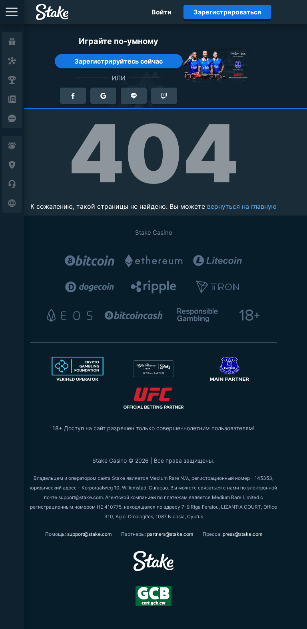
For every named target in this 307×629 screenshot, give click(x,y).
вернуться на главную (242, 206)
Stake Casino (153, 232)
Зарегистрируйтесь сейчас (118, 61)
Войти (161, 12)
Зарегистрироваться (227, 12)
